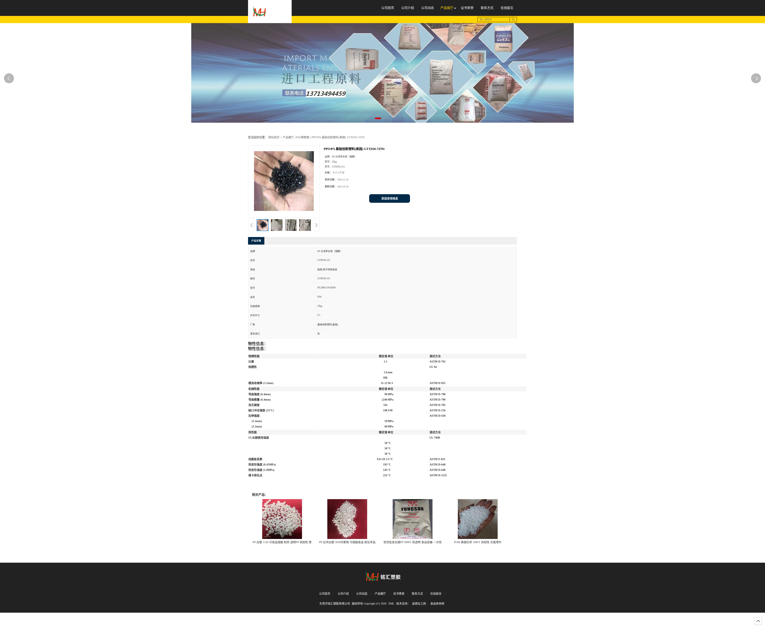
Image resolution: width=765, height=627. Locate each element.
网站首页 (274, 137)
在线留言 (435, 593)
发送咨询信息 (389, 198)
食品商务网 (437, 603)
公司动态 (361, 593)
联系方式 (417, 593)
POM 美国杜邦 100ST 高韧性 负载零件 (477, 542)
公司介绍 (343, 593)
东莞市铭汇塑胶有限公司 (334, 603)
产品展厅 (288, 137)
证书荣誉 (398, 593)
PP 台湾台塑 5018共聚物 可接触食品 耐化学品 (347, 542)
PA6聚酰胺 (302, 137)
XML (391, 603)
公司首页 (324, 593)
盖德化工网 (419, 603)
